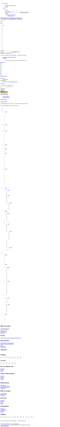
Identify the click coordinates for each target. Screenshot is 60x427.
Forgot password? (11, 15)
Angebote (2, 378)
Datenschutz (2, 346)
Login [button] (4, 7)
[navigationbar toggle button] (4, 19)
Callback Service (3, 330)
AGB (1, 345)
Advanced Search (8, 53)
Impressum (2, 332)
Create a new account (11, 14)
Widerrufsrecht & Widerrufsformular (7, 342)
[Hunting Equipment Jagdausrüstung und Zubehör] (11, 17)
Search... (19, 51)
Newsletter (2, 376)
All (3, 25)
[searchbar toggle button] (20, 19)
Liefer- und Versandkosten (5, 386)
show (6, 111)
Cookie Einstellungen (4, 425)
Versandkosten (16, 423)
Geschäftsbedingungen (4, 387)
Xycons (28, 424)
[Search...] (14, 52)
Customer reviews (6, 97)
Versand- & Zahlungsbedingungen (6, 344)
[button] (5, 3)
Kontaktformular (3, 331)
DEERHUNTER (3, 76)
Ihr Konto (2, 369)
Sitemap (1, 379)
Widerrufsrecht (3, 385)
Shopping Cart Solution (4, 424)
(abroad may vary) (14, 81)
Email (6, 11)
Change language (8, 5)
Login (17, 105)
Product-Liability (6, 96)
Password (7, 12)
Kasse (1, 371)
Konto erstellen (3, 347)
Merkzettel (2, 368)
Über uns (2, 377)
